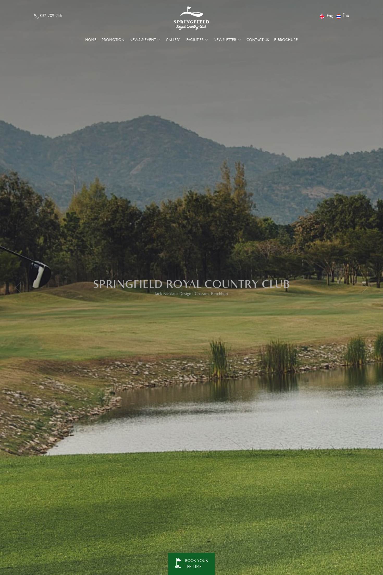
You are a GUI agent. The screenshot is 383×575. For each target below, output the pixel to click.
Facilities (195, 40)
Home (90, 40)
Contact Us (257, 40)
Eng (330, 16)
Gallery (173, 40)
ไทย (346, 16)
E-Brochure (286, 40)
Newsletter (225, 40)
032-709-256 (50, 16)
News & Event (143, 40)
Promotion (113, 40)
